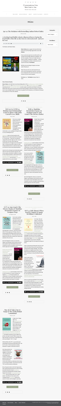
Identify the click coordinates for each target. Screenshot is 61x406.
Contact (46, 14)
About (30, 14)
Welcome (15, 14)
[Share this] (5, 175)
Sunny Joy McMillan (28, 269)
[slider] (20, 162)
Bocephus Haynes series (33, 85)
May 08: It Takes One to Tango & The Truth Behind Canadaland (12, 311)
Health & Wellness (29, 207)
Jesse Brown (16, 369)
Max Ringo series (31, 84)
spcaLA (7, 274)
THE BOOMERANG (39, 84)
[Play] (4, 162)
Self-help (18, 107)
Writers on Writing (27, 29)
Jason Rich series (7, 85)
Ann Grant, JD (27, 160)
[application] (12, 162)
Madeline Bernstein (28, 142)
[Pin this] (9, 175)
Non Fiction (7, 107)
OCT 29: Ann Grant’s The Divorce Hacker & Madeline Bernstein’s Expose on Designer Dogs (12, 209)
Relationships (13, 107)
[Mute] (17, 162)
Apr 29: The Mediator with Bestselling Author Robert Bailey (23, 31)
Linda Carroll (5, 135)
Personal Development (31, 107)
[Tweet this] (7, 175)
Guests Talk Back (37, 14)
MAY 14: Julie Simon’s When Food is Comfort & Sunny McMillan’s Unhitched (34, 212)
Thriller (20, 29)
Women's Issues (39, 107)
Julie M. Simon (35, 238)
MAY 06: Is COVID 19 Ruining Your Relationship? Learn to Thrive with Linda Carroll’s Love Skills (12, 111)
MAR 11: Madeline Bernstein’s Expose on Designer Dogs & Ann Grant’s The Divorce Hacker (34, 111)
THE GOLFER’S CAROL (15, 87)
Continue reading (23, 95)
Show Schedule (23, 14)
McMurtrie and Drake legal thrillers (20, 85)
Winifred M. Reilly (18, 321)
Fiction (17, 29)
